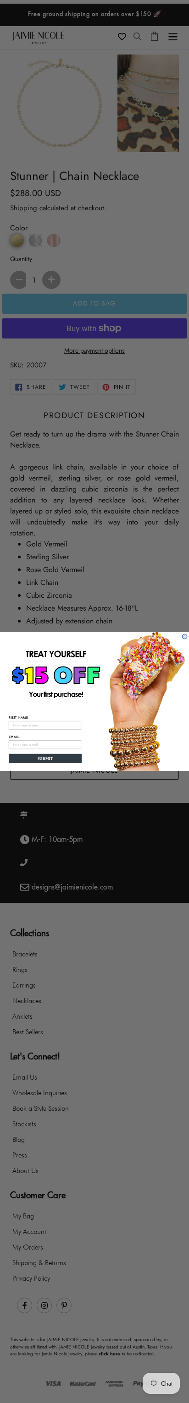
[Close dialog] (184, 636)
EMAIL (14, 737)
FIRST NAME (18, 717)
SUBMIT (45, 758)
